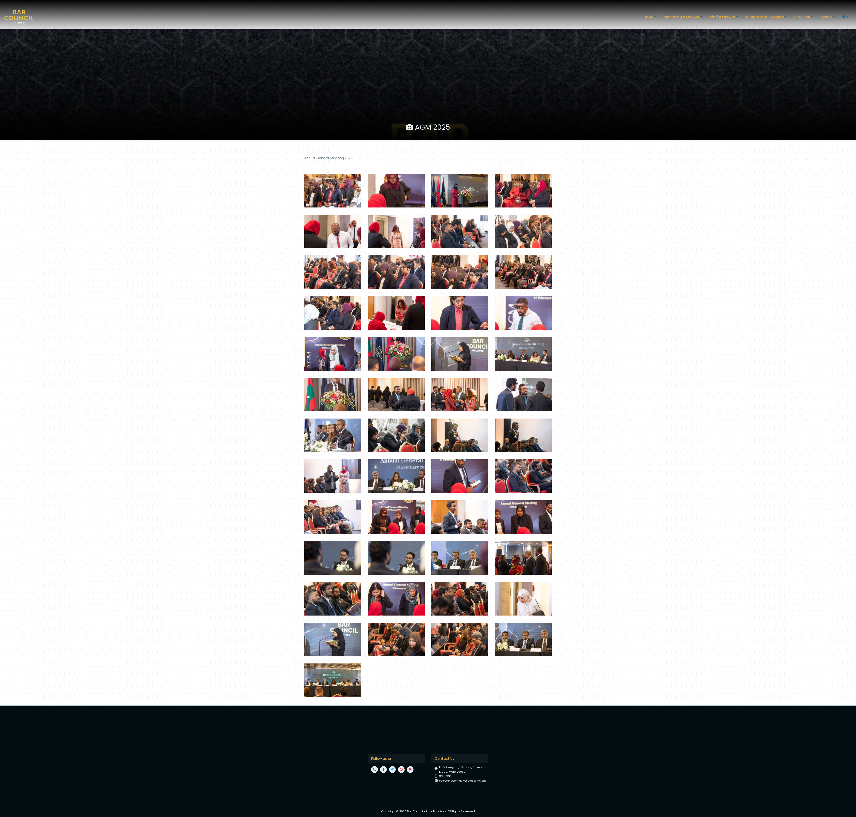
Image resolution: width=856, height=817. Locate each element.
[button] (650, 16)
